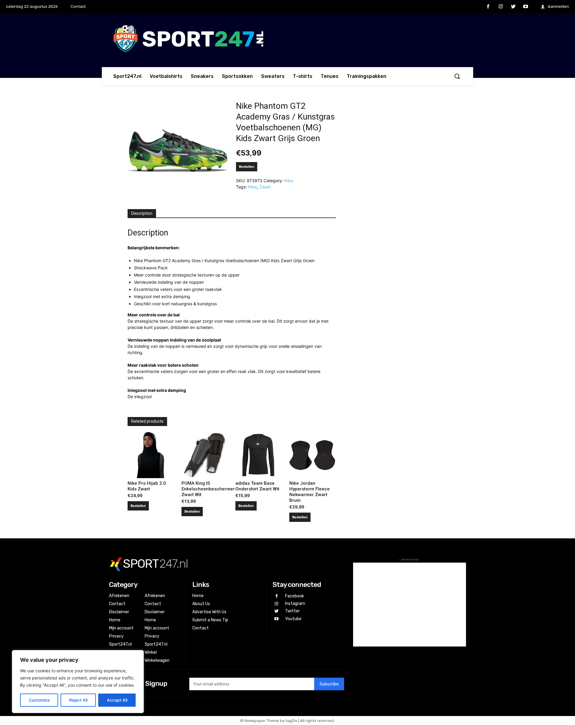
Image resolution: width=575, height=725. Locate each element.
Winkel (151, 652)
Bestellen (246, 166)
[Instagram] (500, 7)
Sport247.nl (120, 644)
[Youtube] (525, 7)
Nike (288, 180)
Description (141, 213)
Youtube (293, 618)
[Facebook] (488, 7)
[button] (457, 76)
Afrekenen (119, 595)
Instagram (295, 603)
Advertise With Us (209, 611)
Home (114, 620)
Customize (39, 700)
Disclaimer (119, 611)
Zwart (265, 186)
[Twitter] (513, 7)
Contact (117, 603)
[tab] (142, 213)
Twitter (292, 611)
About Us (201, 603)
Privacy (116, 636)
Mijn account (121, 628)
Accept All (117, 700)
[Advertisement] (409, 605)
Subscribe (329, 684)
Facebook (294, 596)
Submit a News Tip (210, 620)
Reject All (78, 700)
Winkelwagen (157, 660)
